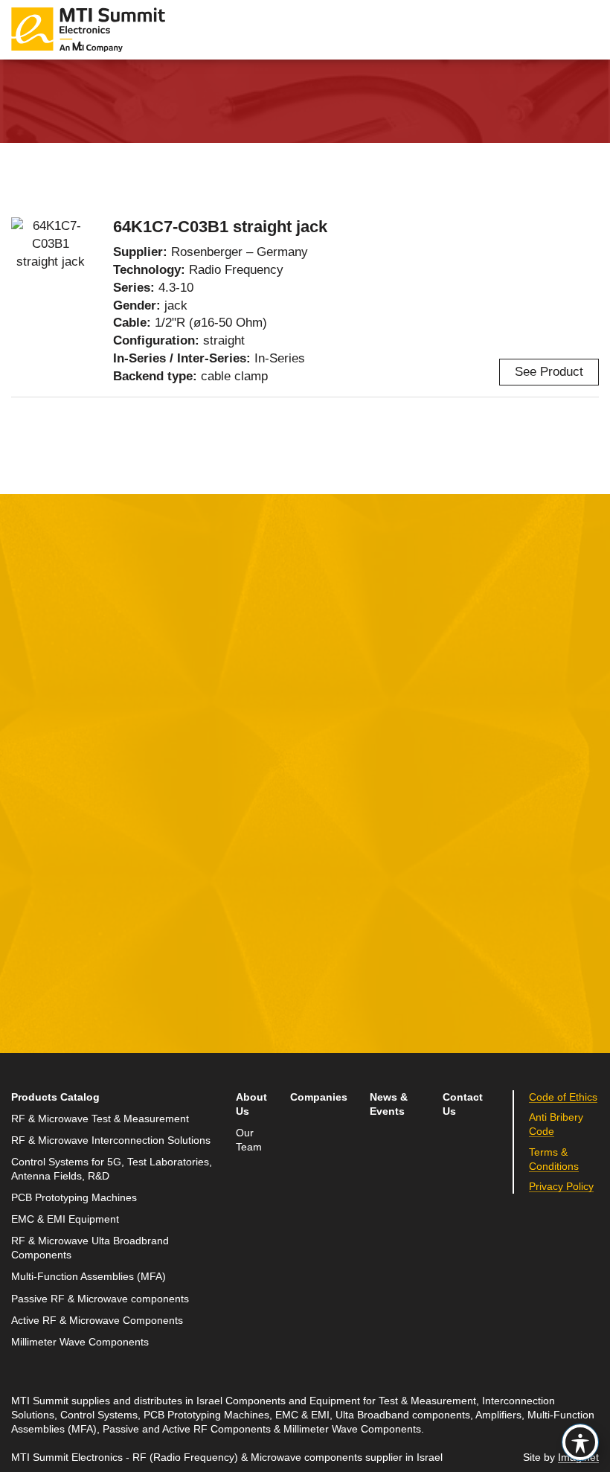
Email (28, 843)
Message (236, 774)
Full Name (41, 774)
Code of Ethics (563, 1097)
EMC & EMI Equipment (65, 1219)
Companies (318, 1097)
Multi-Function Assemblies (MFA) (88, 1276)
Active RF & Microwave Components (97, 1320)
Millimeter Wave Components (80, 1342)
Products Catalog (55, 1097)
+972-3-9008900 (486, 847)
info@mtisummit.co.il (477, 883)
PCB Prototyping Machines (74, 1197)
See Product (549, 372)
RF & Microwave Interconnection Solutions (111, 1140)
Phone (29, 912)
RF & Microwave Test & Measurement (100, 1118)
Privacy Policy (147, 1001)
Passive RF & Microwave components (100, 1299)
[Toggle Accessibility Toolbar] (580, 1442)
